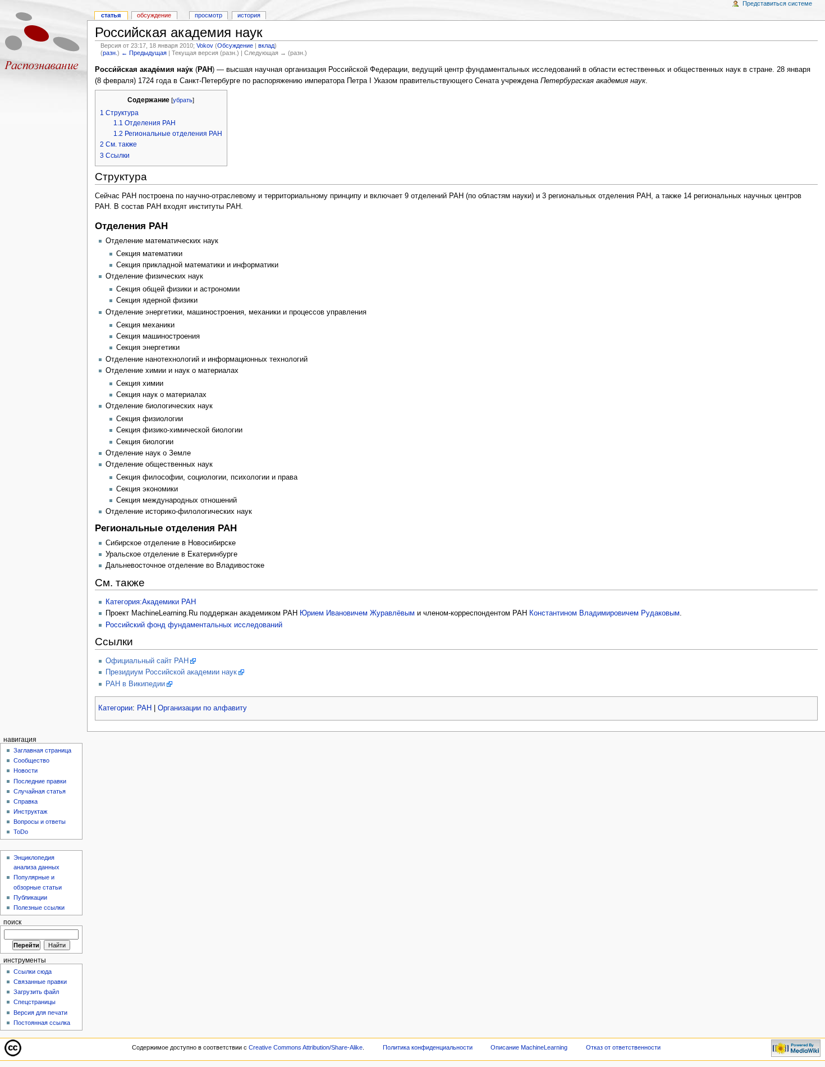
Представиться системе (777, 3)
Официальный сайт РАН (147, 661)
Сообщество (31, 760)
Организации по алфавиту (202, 708)
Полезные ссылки (39, 907)
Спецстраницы (34, 1001)
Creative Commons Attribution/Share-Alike (306, 1047)
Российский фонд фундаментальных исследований (194, 625)
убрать (182, 100)
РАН (144, 708)
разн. (110, 52)
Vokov (204, 45)
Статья (111, 15)
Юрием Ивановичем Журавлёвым (357, 613)
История (248, 15)
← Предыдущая (144, 52)
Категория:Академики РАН (151, 602)
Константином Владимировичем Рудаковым (604, 613)
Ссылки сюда (32, 971)
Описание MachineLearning (529, 1047)
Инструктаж (30, 811)
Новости (25, 770)
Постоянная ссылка (41, 1022)
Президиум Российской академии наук (171, 672)
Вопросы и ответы (39, 821)
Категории (115, 708)
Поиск (12, 922)
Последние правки (39, 781)
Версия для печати (40, 1012)
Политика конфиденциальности (428, 1047)
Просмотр (208, 15)
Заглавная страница (42, 750)
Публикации (30, 897)
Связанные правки (40, 981)
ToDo (20, 831)
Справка (25, 801)
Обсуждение (235, 45)
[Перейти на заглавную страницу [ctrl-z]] (43, 43)
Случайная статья (39, 791)
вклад (266, 45)
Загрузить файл (36, 991)
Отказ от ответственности (623, 1047)
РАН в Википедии (135, 684)
